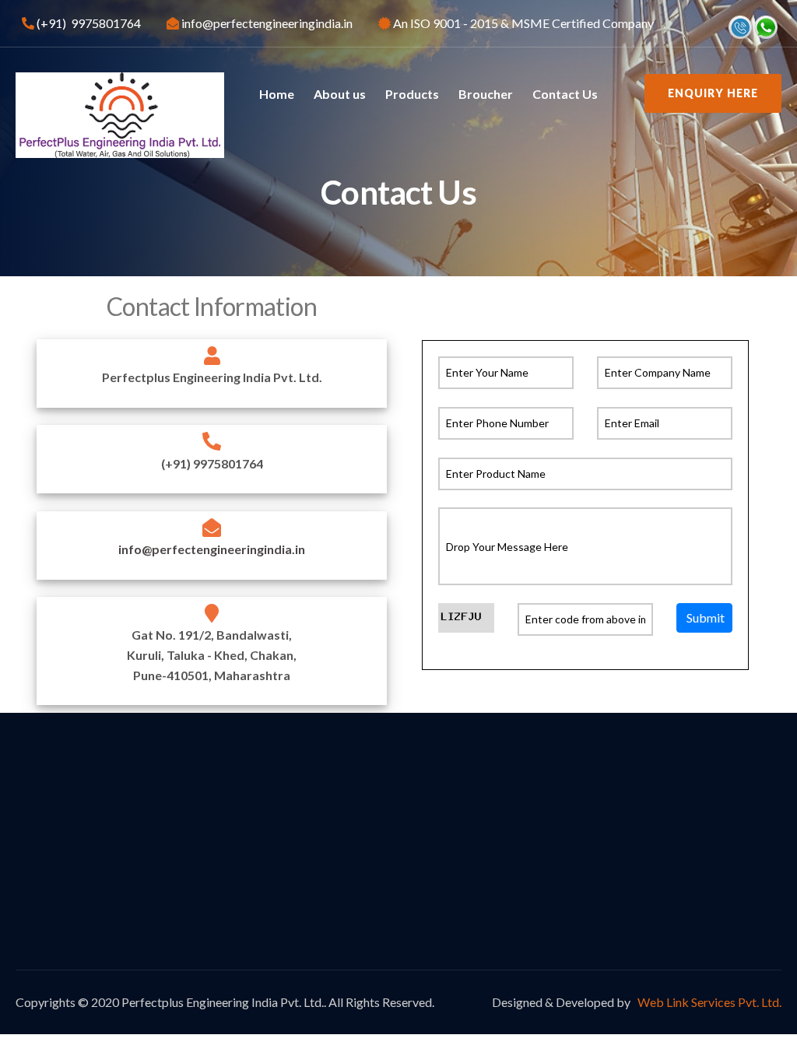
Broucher (485, 93)
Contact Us (565, 93)
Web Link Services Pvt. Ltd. (708, 1002)
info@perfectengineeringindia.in (211, 549)
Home (276, 93)
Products (412, 93)
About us (340, 93)
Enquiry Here (713, 93)
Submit (705, 616)
